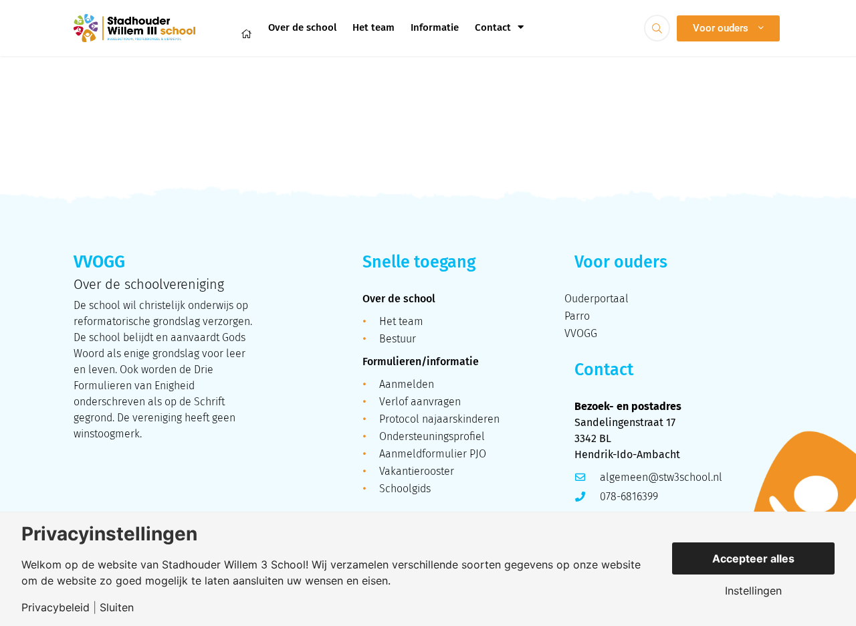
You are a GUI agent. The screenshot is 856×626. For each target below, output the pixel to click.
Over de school (302, 27)
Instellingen (753, 590)
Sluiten (117, 607)
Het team (373, 27)
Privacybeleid (55, 607)
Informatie (435, 27)
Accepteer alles (753, 558)
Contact (493, 27)
